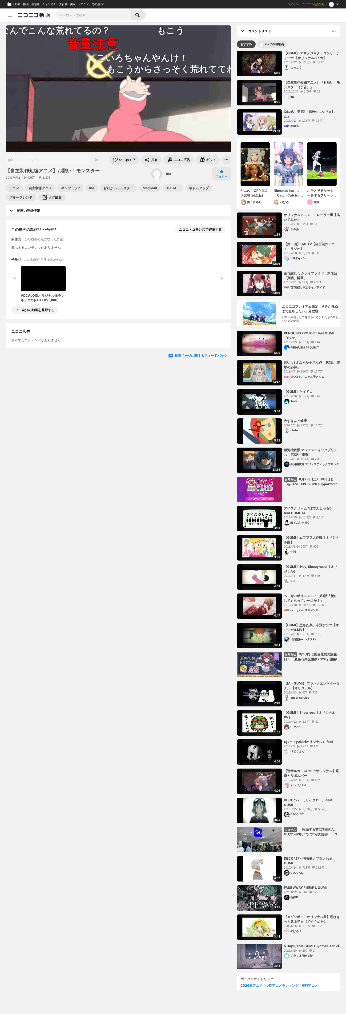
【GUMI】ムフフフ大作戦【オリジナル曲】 (311, 539)
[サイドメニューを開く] (10, 15)
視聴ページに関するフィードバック (201, 399)
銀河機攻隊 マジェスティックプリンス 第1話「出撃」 (310, 452)
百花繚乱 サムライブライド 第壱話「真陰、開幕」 (310, 275)
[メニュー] (226, 159)
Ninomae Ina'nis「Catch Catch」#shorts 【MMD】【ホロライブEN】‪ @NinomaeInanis (288, 192)
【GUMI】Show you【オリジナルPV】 (309, 714)
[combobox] (93, 15)
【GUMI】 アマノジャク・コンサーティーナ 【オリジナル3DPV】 (312, 55)
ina (168, 174)
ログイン (292, 4)
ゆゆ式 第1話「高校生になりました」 (309, 113)
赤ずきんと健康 (295, 421)
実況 (73, 4)
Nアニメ (83, 4)
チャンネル (49, 4)
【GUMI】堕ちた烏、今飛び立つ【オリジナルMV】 (311, 627)
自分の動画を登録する (38, 310)
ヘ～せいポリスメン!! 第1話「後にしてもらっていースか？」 (310, 598)
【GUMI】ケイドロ (298, 391)
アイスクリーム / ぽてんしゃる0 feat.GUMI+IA (308, 510)
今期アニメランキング (282, 985)
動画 (17, 4)
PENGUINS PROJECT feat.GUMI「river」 (309, 335)
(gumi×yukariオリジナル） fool (308, 742)
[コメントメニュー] (333, 31)
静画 (26, 4)
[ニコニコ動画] (34, 15)
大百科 (63, 4)
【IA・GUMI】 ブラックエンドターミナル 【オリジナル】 (312, 685)
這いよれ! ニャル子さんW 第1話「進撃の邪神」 (312, 364)
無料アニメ (310, 985)
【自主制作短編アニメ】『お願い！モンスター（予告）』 (312, 84)
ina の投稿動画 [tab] (274, 44)
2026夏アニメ (251, 985)
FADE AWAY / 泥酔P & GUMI (305, 888)
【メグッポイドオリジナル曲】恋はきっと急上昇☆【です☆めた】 (312, 919)
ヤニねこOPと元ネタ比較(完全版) (254, 192)
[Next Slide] (221, 353)
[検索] (138, 15)
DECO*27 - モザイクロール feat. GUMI (308, 802)
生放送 (35, 4)
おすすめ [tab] (246, 44)
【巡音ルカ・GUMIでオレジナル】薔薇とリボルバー (311, 773)
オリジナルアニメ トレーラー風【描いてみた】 (312, 217)
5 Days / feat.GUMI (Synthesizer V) (311, 946)
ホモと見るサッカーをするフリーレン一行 (320, 192)
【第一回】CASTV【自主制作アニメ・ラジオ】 (309, 246)
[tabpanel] (288, 510)
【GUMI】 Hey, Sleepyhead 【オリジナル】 (310, 569)
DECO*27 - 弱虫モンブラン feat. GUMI (308, 860)
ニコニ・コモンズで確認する (200, 229)
